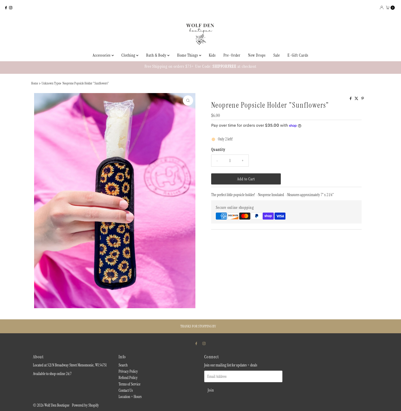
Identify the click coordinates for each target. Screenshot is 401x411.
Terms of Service (129, 384)
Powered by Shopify (85, 405)
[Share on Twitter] (357, 98)
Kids (212, 55)
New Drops (257, 55)
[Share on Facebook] (351, 98)
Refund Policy (128, 377)
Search (123, 365)
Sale (276, 55)
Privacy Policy (128, 371)
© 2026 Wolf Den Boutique (51, 405)
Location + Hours (130, 396)
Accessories (102, 55)
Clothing (128, 55)
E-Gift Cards (298, 55)
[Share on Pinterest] (362, 98)
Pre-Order (231, 55)
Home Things (188, 55)
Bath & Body (156, 55)
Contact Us (126, 390)
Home (34, 83)
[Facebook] (6, 7)
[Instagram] (10, 7)
